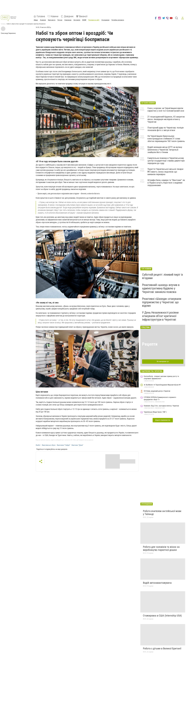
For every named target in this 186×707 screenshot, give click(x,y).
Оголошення (105, 20)
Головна (41, 16)
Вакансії (83, 16)
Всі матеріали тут (163, 361)
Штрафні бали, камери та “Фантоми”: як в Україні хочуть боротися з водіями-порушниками (166, 183)
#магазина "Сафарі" (63, 445)
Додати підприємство (162, 420)
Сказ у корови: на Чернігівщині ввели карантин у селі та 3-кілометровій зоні (165, 109)
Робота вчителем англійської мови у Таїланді (162, 513)
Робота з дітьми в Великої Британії (162, 648)
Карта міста (51, 20)
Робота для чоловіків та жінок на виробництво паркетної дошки (161, 548)
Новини (54, 16)
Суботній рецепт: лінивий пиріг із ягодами (162, 276)
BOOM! (84, 20)
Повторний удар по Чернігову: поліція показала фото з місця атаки (165, 129)
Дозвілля (43, 20)
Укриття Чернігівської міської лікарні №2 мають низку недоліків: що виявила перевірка (165, 171)
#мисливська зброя (48, 445)
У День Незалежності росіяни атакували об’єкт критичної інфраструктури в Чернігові (160, 316)
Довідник (69, 16)
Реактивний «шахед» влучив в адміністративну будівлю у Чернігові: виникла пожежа (161, 288)
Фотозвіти (77, 20)
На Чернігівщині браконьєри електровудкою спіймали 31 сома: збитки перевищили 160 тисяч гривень (166, 138)
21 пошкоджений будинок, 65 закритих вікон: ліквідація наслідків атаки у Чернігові (166, 119)
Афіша (36, 20)
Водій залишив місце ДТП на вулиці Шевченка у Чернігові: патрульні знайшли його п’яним (164, 150)
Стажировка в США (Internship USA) (162, 615)
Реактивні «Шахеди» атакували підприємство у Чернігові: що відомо (161, 302)
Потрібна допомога (118, 20)
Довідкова (67, 20)
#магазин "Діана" (77, 445)
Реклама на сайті (93, 20)
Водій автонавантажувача (157, 582)
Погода (59, 20)
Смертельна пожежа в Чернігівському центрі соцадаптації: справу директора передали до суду (165, 161)
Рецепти (149, 344)
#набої (38, 445)
